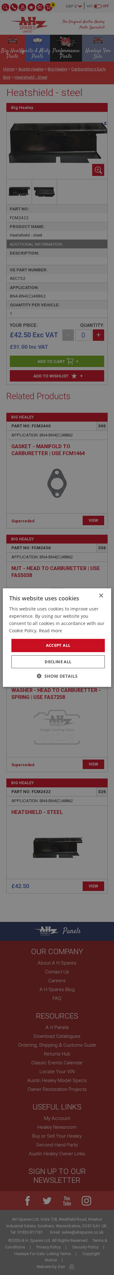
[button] (57, 676)
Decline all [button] (58, 662)
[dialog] (57, 637)
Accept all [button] (58, 645)
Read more (50, 631)
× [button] (100, 595)
